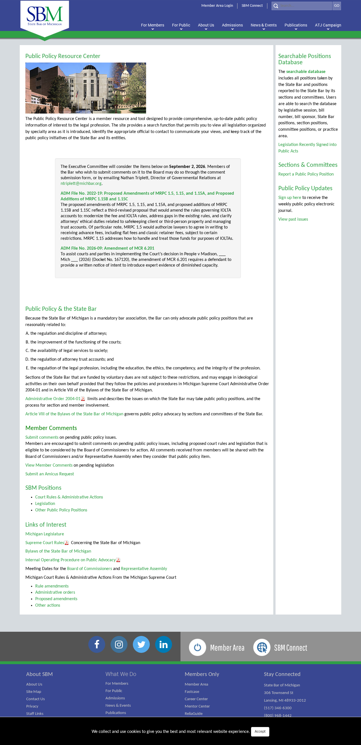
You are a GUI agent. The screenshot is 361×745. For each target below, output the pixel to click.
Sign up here (289, 198)
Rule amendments (52, 586)
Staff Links (34, 714)
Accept (260, 732)
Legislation (45, 504)
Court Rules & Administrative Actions (69, 497)
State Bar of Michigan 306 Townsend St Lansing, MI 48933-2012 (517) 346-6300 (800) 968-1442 (285, 700)
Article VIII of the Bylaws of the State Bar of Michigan (74, 414)
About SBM (39, 674)
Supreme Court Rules (44, 543)
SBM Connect (252, 6)
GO (336, 6)
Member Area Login (217, 6)
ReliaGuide (193, 714)
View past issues (293, 219)
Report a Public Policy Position (306, 174)
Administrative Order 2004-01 (52, 399)
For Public (113, 691)
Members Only (202, 674)
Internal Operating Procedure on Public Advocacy (70, 560)
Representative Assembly (144, 569)
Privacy (32, 706)
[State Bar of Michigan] (44, 19)
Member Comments (51, 428)
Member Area (196, 684)
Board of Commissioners (89, 569)
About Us (34, 684)
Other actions (47, 605)
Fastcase (192, 692)
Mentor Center (197, 706)
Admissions (115, 698)
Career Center (196, 699)
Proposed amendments (56, 599)
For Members (116, 684)
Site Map (33, 692)
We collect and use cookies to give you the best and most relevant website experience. (179, 732)
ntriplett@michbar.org (81, 183)
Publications (115, 713)
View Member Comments (48, 465)
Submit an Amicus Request (49, 474)
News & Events (118, 706)
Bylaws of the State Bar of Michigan (58, 551)
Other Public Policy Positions (61, 510)
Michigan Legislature (44, 534)
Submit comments (41, 437)
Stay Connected (282, 674)
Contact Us (35, 699)
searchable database (305, 72)
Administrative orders (55, 592)
